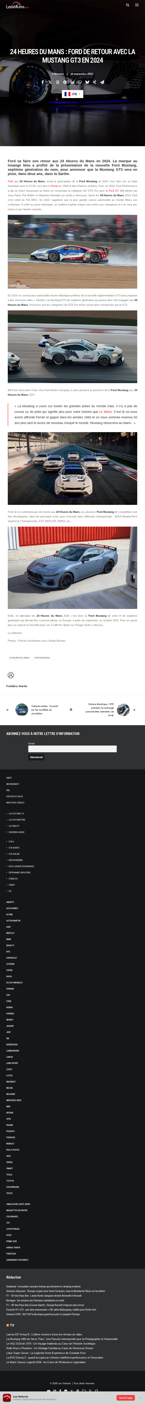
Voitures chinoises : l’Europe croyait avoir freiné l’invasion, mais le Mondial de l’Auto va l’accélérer (55, 1291)
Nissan (9, 1112)
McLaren (10, 1094)
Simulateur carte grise (18, 1204)
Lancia (9, 1057)
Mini (8, 1106)
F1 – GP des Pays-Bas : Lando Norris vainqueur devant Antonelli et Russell (44, 1295)
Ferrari (54, 185)
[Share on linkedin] (72, 82)
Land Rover (12, 1063)
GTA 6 (11, 841)
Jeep (8, 1032)
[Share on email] (102, 82)
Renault (10, 1143)
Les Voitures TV (16, 813)
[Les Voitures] (17, 5)
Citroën (10, 964)
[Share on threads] (57, 82)
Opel (8, 1119)
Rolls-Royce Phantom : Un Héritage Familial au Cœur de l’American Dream (49, 1348)
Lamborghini (12, 1051)
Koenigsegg (12, 1044)
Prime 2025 (11, 1241)
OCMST (12, 885)
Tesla (9, 1174)
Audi (8, 927)
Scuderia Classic (16, 832)
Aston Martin (13, 920)
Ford (10, 181)
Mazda (9, 1088)
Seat (8, 1156)
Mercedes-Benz (14, 1100)
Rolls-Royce (12, 1150)
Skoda (9, 1162)
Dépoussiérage (16, 860)
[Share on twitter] (50, 82)
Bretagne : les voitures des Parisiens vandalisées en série (35, 1300)
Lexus (9, 1069)
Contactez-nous (14, 796)
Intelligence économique (21, 866)
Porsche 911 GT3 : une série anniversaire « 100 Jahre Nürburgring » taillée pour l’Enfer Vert (51, 1309)
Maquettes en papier (16, 1210)
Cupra (9, 970)
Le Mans (105, 412)
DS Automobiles (14, 982)
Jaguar (10, 1026)
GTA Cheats (14, 848)
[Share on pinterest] (64, 82)
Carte (9, 778)
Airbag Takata (13, 1247)
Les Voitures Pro (17, 820)
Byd (8, 951)
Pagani (9, 1125)
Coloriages (12, 1216)
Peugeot (10, 1131)
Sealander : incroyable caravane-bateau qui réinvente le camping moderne (43, 1286)
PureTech (11, 1254)
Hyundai (10, 1013)
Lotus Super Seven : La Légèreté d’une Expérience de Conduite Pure (46, 1352)
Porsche (10, 1137)
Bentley (10, 933)
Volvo (9, 1193)
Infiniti (9, 1020)
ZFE (8, 1223)
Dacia (9, 976)
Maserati (11, 1082)
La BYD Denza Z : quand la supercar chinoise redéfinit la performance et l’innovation (54, 1357)
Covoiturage (12, 1229)
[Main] (73, 709)
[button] (137, 5)
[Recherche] (126, 5)
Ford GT (114, 190)
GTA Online (14, 854)
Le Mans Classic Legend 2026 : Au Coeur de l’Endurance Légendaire (46, 1362)
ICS (10, 891)
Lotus (9, 1075)
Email (31, 743)
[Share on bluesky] (87, 82)
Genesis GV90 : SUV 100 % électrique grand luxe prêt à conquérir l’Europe (43, 1314)
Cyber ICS (13, 879)
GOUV (8, 1235)
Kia (7, 1038)
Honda (9, 1007)
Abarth (10, 902)
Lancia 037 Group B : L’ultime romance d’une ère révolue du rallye (44, 1334)
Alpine (9, 914)
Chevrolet (11, 958)
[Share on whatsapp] (79, 82)
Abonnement (12, 784)
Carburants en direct (17, 1260)
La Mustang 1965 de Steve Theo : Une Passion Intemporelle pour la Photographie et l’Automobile (62, 1338)
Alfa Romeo (12, 908)
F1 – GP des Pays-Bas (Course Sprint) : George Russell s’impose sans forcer (45, 1305)
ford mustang (42, 658)
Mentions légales (15, 802)
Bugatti (10, 945)
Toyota (10, 1181)
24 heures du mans (19, 658)
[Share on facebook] (42, 82)
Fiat (8, 995)
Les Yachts (14, 826)
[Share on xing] (94, 82)
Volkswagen (12, 1187)
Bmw (8, 939)
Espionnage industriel (20, 872)
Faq (8, 790)
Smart (9, 1168)
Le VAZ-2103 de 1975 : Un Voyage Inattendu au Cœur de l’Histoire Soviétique (50, 1343)
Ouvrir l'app (125, 1397)
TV (12, 1325)
